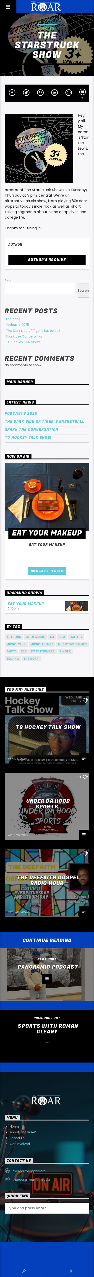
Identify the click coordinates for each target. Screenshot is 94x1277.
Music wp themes (72, 644)
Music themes (42, 644)
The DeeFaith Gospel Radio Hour (48, 880)
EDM (62, 637)
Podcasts (47, 28)
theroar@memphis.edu (31, 1179)
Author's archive (47, 260)
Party (11, 651)
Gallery (76, 637)
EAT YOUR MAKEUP (26, 604)
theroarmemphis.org (29, 1171)
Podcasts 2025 (17, 324)
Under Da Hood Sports (48, 803)
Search (10, 280)
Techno (13, 659)
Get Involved (20, 1144)
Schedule (17, 1138)
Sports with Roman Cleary (48, 1028)
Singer (65, 651)
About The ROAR (23, 1132)
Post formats (43, 651)
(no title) (13, 319)
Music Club (16, 644)
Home (14, 1126)
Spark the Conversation (24, 336)
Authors (14, 637)
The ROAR (31, 659)
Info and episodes (47, 571)
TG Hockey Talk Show (23, 342)
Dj (52, 637)
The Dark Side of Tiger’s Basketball (33, 330)
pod (24, 651)
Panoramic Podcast (48, 967)
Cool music (36, 637)
